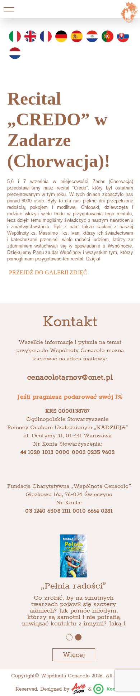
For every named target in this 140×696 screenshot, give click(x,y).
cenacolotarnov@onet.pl (70, 378)
